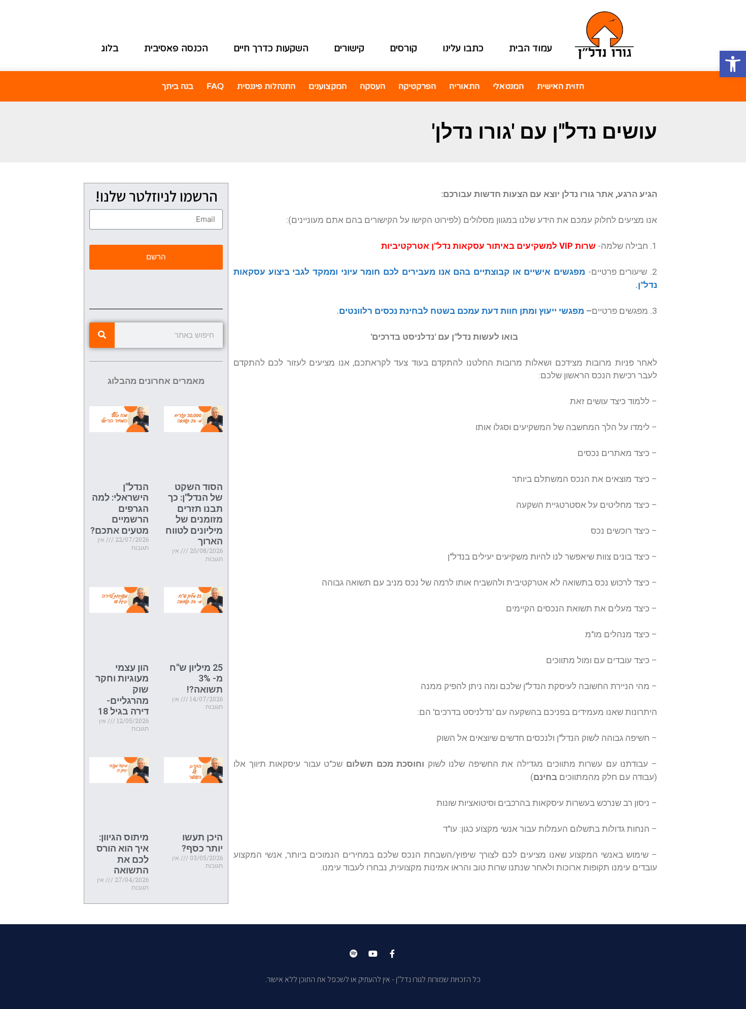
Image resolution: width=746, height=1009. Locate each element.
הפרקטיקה (417, 86)
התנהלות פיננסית (266, 86)
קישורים (349, 48)
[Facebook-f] (392, 954)
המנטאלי (508, 86)
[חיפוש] (102, 335)
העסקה (372, 86)
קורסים (403, 48)
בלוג (110, 48)
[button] (733, 64)
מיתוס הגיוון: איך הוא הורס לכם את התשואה (122, 853)
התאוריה (464, 86)
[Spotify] (354, 954)
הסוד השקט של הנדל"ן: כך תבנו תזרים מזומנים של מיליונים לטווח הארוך (194, 514)
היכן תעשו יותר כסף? (202, 843)
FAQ (215, 86)
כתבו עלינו (463, 48)
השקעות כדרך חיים (271, 48)
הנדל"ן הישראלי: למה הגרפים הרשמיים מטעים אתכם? (119, 508)
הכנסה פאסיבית (176, 48)
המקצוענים (328, 86)
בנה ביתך (177, 86)
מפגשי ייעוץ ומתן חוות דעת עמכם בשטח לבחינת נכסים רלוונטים (461, 311)
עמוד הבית (530, 48)
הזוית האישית (560, 86)
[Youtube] (373, 954)
